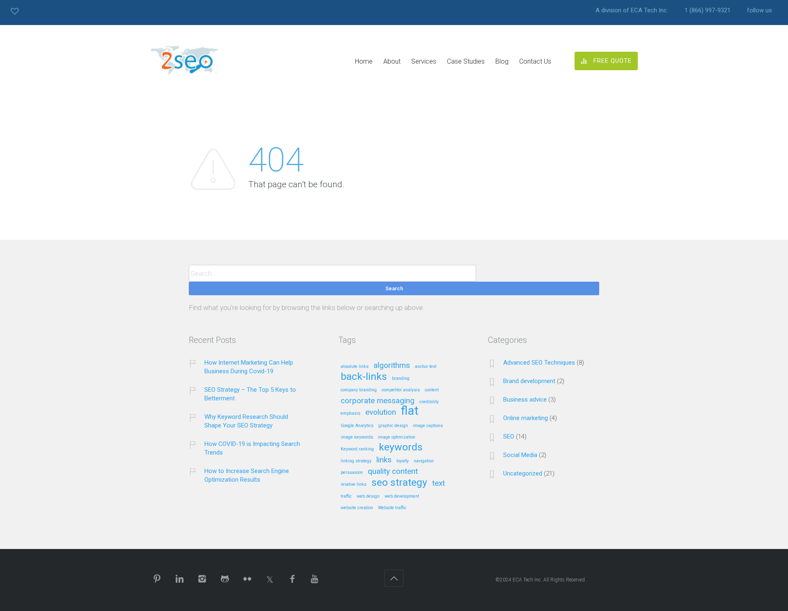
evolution (380, 412)
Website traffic (392, 507)
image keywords (357, 437)
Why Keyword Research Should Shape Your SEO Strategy (246, 421)
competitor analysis (401, 390)
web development (402, 496)
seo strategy (399, 483)
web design (368, 496)
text (438, 483)
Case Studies (466, 61)
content (432, 390)
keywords (401, 447)
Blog (502, 61)
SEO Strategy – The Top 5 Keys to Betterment (250, 394)
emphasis (350, 413)
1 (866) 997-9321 (708, 10)
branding (401, 378)
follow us (759, 10)
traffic (346, 496)
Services (423, 61)
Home (364, 61)
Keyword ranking (357, 449)
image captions (428, 425)
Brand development (529, 381)
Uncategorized (522, 473)
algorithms (391, 365)
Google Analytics (357, 425)
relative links (354, 484)
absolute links (355, 366)
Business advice (525, 399)
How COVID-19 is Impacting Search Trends (252, 448)
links (384, 460)
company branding (359, 390)
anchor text (425, 366)
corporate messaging (378, 401)
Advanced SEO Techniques (539, 362)
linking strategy (356, 461)
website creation (357, 507)
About (392, 61)
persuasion (352, 472)
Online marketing (525, 418)
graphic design (393, 425)
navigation (424, 461)
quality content (393, 471)
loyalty (402, 461)
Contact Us (535, 61)
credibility (429, 402)
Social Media (520, 455)
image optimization (396, 437)
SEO (508, 436)
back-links (364, 377)
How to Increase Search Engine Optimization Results (246, 475)
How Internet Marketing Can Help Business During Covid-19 (248, 367)
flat (410, 411)
